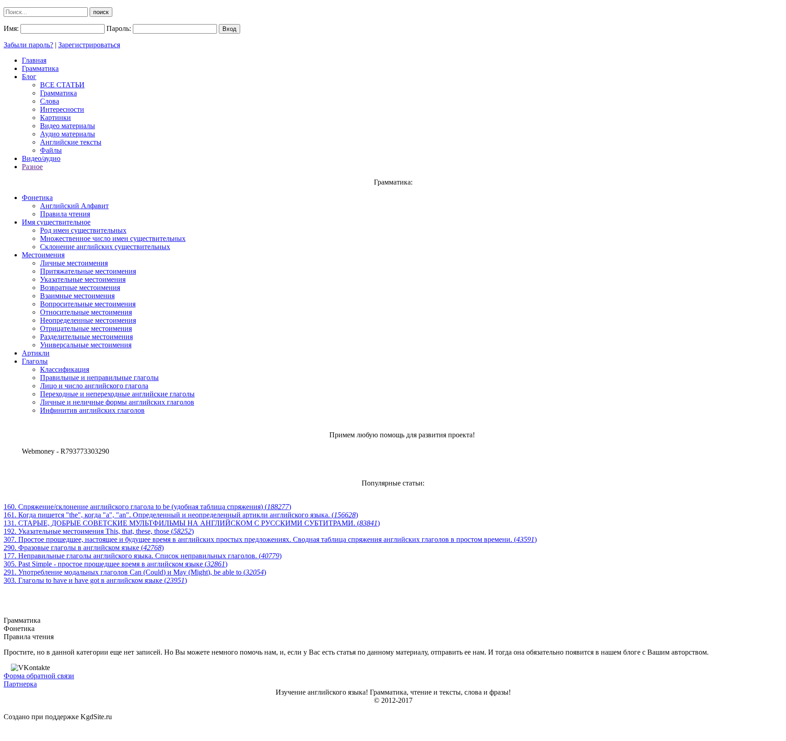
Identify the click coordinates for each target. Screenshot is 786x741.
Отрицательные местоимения (86, 328)
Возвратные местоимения (80, 287)
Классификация (64, 369)
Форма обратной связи (39, 676)
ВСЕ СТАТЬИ (62, 85)
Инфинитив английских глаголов (92, 410)
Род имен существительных (83, 230)
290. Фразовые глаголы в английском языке (84, 547)
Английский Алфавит (74, 206)
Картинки (55, 117)
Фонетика (37, 197)
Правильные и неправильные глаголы (99, 377)
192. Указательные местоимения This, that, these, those (99, 531)
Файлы (51, 150)
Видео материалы (67, 126)
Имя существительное (56, 222)
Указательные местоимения (83, 279)
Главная (34, 60)
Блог (29, 76)
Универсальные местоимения (85, 345)
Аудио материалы (67, 134)
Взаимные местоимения (77, 296)
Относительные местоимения (86, 312)
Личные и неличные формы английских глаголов (117, 402)
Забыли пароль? (28, 45)
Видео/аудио (41, 158)
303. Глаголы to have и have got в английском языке (95, 580)
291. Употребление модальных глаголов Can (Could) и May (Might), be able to (135, 572)
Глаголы (35, 361)
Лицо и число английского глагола (94, 386)
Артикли (36, 353)
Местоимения (43, 255)
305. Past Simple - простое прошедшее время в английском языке (115, 564)
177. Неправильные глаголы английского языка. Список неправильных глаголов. (143, 556)
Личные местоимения (74, 263)
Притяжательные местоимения (88, 271)
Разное (32, 166)
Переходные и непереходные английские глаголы (117, 394)
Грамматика (40, 68)
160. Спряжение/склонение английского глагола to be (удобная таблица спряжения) (147, 507)
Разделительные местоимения (86, 336)
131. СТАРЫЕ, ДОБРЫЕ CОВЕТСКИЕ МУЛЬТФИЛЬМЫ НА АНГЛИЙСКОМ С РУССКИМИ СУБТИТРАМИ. (192, 523)
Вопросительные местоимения (88, 304)
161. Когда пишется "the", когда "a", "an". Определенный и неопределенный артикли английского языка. (181, 515)
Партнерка (20, 684)
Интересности (62, 109)
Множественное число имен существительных (113, 238)
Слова (49, 101)
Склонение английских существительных (105, 246)
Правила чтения (65, 214)
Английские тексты (70, 142)
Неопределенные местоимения (88, 320)
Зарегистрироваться (89, 45)
